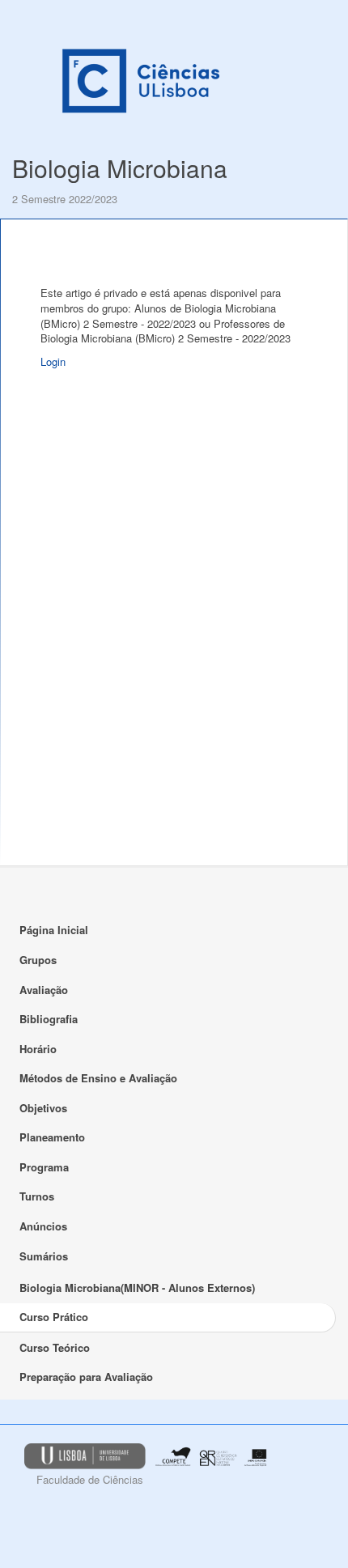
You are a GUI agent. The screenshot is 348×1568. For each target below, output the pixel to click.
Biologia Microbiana (119, 168)
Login (53, 361)
